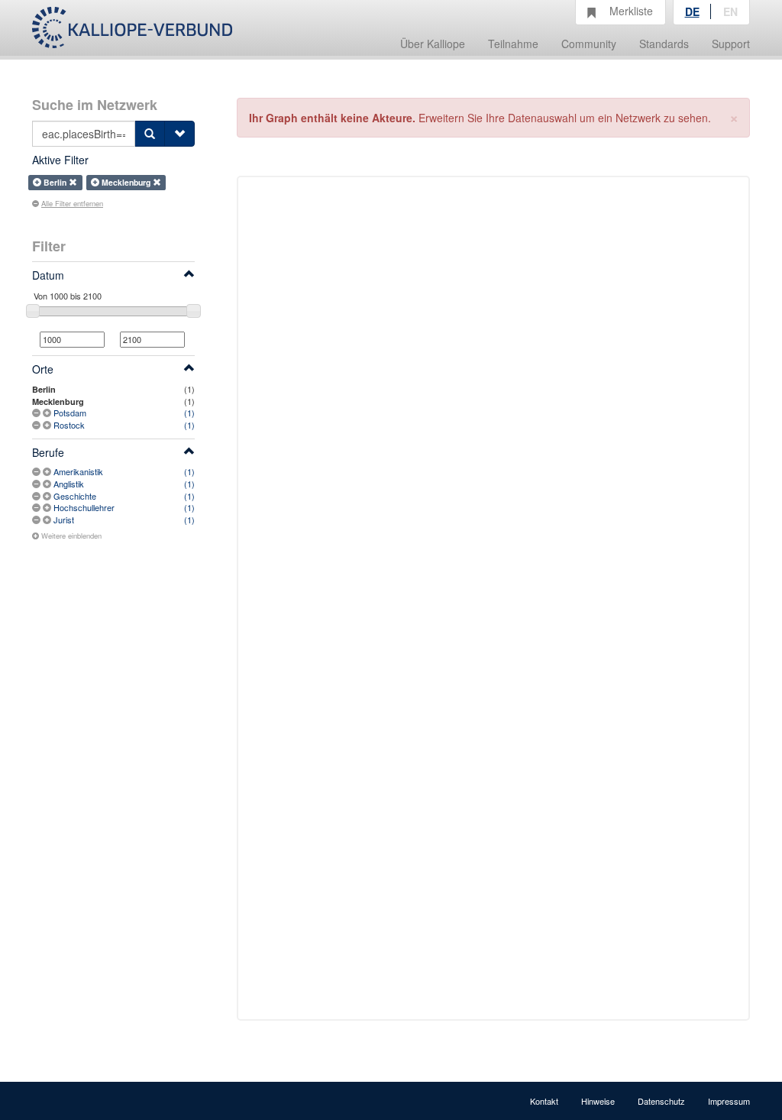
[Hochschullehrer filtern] (48, 507)
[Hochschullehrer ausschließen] (37, 507)
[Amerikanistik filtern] (48, 471)
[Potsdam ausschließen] (37, 412)
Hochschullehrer (84, 507)
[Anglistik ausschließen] (37, 483)
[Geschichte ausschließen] (37, 496)
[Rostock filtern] (48, 425)
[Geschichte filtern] (48, 496)
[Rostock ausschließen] (37, 425)
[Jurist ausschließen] (37, 519)
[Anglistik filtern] (48, 483)
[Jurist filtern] (48, 519)
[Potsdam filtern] (48, 412)
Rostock (69, 425)
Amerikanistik (78, 471)
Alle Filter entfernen (72, 203)
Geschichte (74, 496)
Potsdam (69, 412)
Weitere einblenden (71, 535)
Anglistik (68, 483)
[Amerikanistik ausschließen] (37, 471)
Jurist (63, 519)
